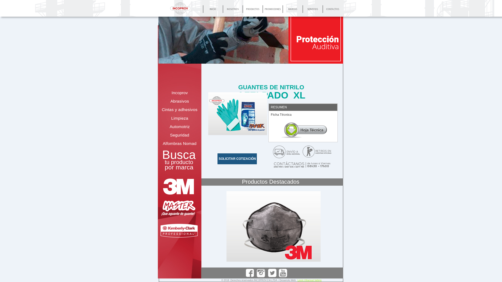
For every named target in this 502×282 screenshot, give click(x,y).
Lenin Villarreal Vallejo (309, 280)
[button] (237, 113)
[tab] (303, 107)
